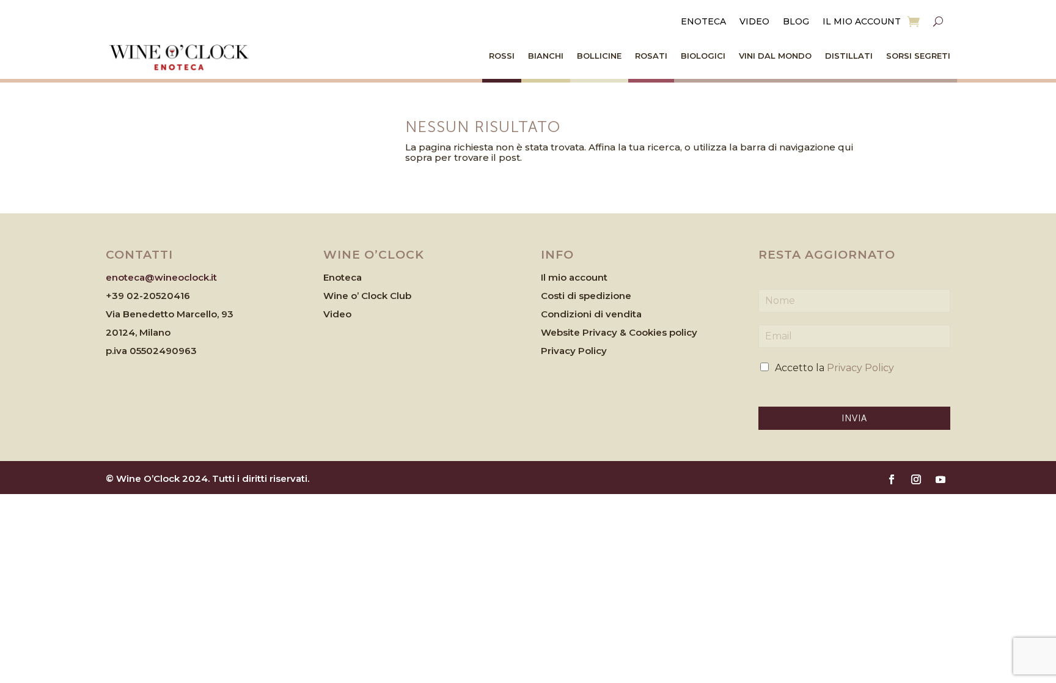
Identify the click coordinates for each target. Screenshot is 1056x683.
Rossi (502, 56)
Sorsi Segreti (918, 56)
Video (754, 22)
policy (683, 332)
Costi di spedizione (586, 295)
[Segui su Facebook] (891, 479)
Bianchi (545, 56)
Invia (854, 418)
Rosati (651, 56)
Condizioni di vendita (591, 314)
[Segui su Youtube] (940, 479)
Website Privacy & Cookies (605, 332)
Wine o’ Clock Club (367, 295)
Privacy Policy (574, 350)
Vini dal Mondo (775, 56)
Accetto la (834, 368)
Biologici (703, 56)
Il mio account (862, 22)
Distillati (849, 56)
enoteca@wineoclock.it (161, 277)
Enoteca (703, 22)
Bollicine (599, 56)
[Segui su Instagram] (916, 479)
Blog (796, 22)
